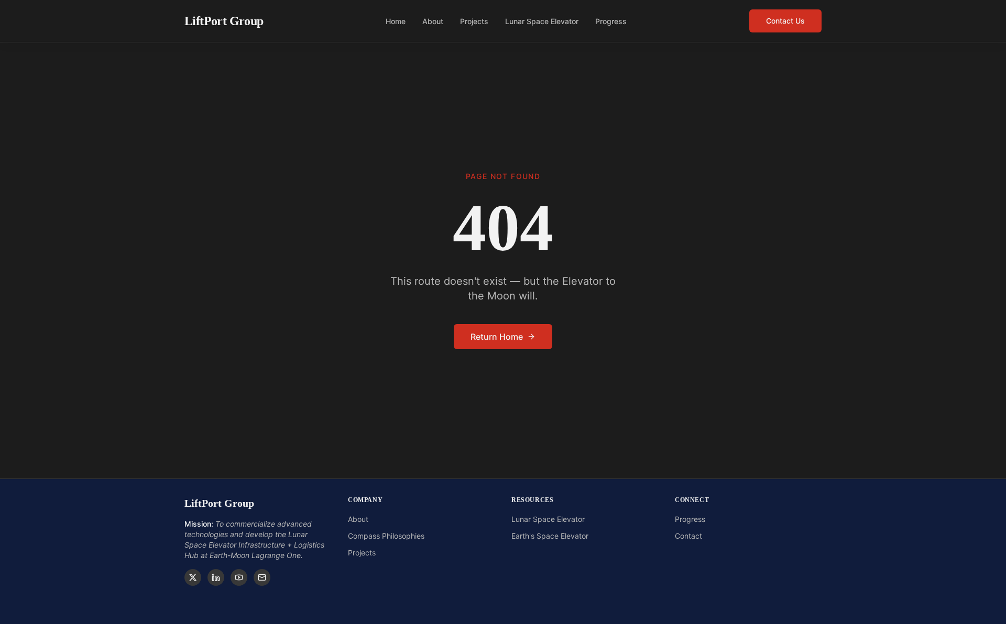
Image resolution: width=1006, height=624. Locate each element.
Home (396, 21)
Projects (474, 21)
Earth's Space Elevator (549, 535)
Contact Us (785, 20)
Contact (688, 535)
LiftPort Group (224, 21)
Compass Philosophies (386, 535)
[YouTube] (239, 577)
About (432, 21)
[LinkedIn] (215, 577)
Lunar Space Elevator (541, 21)
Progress (611, 21)
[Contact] (262, 577)
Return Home (497, 336)
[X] (192, 577)
